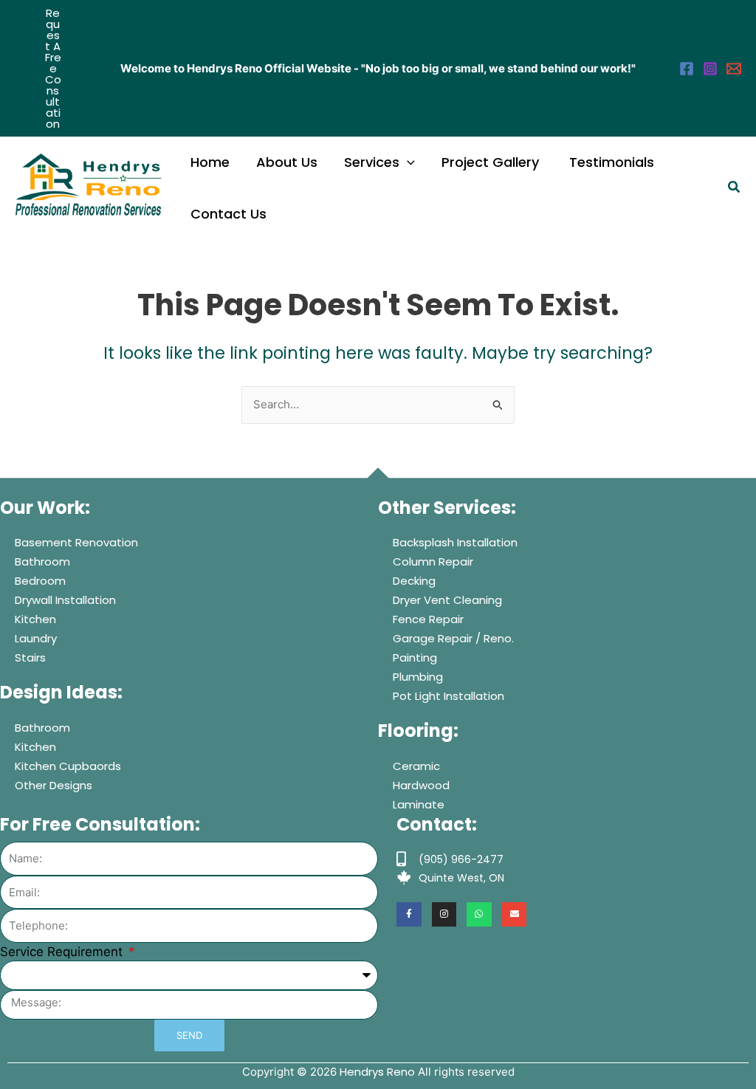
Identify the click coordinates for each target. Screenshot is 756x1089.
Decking (414, 580)
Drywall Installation (65, 600)
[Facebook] (686, 68)
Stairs (30, 657)
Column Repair (433, 561)
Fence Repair (428, 619)
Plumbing (418, 676)
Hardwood (421, 785)
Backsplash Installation (455, 542)
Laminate (418, 804)
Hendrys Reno (377, 1071)
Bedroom (40, 580)
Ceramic (416, 766)
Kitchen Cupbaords (68, 766)
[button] (53, 68)
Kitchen (35, 619)
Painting (415, 657)
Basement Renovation (76, 542)
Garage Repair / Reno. (453, 638)
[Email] (733, 68)
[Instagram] (710, 68)
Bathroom (42, 561)
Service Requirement (63, 951)
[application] (407, 162)
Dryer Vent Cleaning (447, 600)
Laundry (36, 638)
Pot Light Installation (448, 696)
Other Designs (53, 785)
